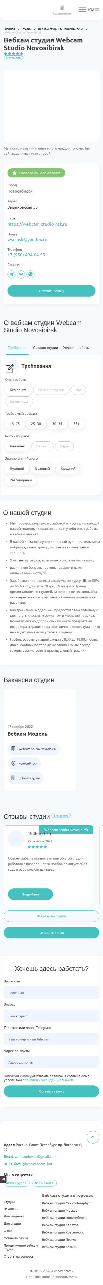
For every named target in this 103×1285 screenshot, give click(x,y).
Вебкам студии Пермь (59, 1239)
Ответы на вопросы (19, 1256)
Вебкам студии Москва (59, 1210)
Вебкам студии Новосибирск (64, 1217)
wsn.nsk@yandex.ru (27, 239)
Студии (9, 1202)
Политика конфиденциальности (51, 1276)
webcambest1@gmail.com (30, 1157)
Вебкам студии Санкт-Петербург (67, 1203)
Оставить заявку (51, 1091)
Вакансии (11, 1209)
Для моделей (14, 1216)
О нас (8, 1230)
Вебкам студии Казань (59, 1247)
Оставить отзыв (52, 932)
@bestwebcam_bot (30, 1164)
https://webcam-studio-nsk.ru (37, 223)
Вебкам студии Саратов (60, 1225)
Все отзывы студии (51, 916)
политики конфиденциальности (48, 1080)
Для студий (12, 1223)
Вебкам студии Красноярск (63, 1232)
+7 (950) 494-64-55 (26, 254)
